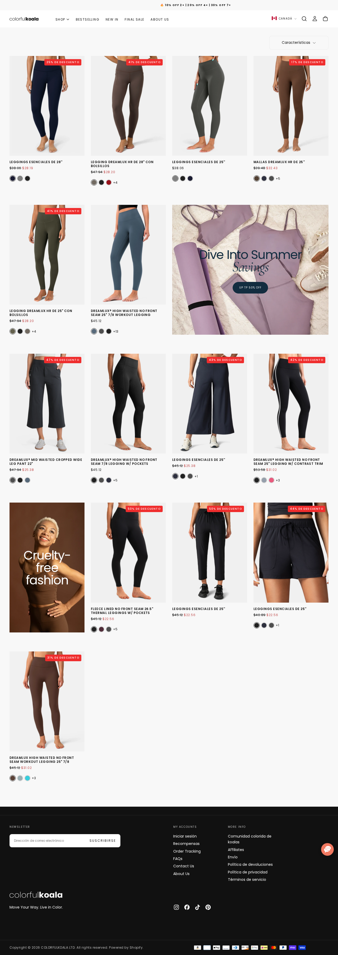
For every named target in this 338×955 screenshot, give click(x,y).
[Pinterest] (208, 907)
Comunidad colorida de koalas (249, 839)
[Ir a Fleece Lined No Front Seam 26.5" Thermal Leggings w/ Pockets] (128, 553)
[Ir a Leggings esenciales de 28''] (47, 106)
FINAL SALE (134, 19)
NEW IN (112, 19)
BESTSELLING (87, 19)
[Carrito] (325, 19)
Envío (233, 857)
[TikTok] (197, 907)
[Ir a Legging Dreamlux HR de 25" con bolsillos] (47, 255)
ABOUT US (160, 19)
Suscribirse (103, 840)
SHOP (60, 19)
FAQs (177, 858)
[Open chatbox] (327, 849)
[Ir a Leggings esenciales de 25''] (209, 106)
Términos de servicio (247, 879)
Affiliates (236, 849)
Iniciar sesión (185, 836)
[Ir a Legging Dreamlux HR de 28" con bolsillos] (128, 106)
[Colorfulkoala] (36, 894)
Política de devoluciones (250, 864)
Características (296, 42)
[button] (304, 19)
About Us (181, 873)
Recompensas (186, 843)
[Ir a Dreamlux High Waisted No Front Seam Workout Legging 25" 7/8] (47, 701)
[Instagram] (176, 907)
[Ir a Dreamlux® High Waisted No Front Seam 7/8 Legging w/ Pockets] (128, 404)
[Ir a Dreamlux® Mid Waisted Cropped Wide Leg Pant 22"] (47, 404)
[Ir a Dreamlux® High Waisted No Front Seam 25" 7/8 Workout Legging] (128, 255)
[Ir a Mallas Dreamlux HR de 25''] (290, 106)
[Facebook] (187, 907)
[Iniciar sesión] (315, 19)
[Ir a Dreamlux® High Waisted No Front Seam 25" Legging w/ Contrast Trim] (290, 404)
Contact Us (183, 866)
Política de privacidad (247, 872)
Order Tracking (187, 851)
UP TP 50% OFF (250, 288)
